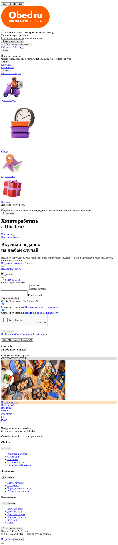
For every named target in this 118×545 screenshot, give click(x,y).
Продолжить (8, 213)
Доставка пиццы (16, 514)
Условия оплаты (15, 462)
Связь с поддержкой (12, 528)
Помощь (6, 70)
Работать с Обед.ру (11, 47)
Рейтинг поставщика (18, 491)
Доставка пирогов (16, 517)
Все (3, 334)
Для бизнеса (8, 477)
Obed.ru (6, 448)
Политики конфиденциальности (42, 312)
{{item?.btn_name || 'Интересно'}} (17, 340)
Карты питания (15, 482)
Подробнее (7, 539)
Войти (5, 50)
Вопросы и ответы (17, 454)
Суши (18, 334)
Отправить (7, 331)
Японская (10, 334)
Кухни (10, 522)
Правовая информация (19, 465)
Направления (8, 503)
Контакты (12, 459)
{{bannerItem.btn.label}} (12, 4)
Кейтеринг (13, 485)
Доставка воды (15, 509)
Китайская (38, 334)
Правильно (27, 334)
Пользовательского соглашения (41, 307)
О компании (13, 456)
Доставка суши (15, 511)
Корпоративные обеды (19, 488)
